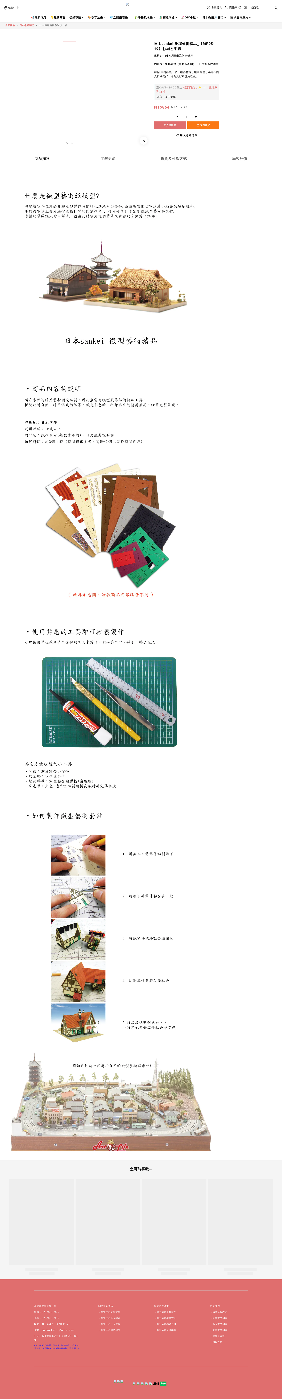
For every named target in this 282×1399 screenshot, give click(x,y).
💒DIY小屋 (188, 17)
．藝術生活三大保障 (109, 1324)
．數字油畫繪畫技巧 (165, 1318)
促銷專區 (75, 17)
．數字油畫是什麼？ (165, 1312)
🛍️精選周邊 (167, 17)
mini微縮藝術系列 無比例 (53, 25)
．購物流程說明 (218, 1312)
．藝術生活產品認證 (109, 1318)
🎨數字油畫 (95, 17)
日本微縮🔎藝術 (213, 17)
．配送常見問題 (218, 1330)
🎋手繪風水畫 (143, 17)
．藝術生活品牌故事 (109, 1312)
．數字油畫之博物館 (165, 1330)
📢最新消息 (38, 17)
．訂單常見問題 (218, 1318)
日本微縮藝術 (27, 25)
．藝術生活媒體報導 (109, 1330)
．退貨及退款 (217, 1336)
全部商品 (10, 25)
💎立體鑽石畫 (119, 17)
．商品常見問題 (218, 1324)
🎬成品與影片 (239, 17)
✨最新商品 (58, 17)
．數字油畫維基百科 (165, 1324)
